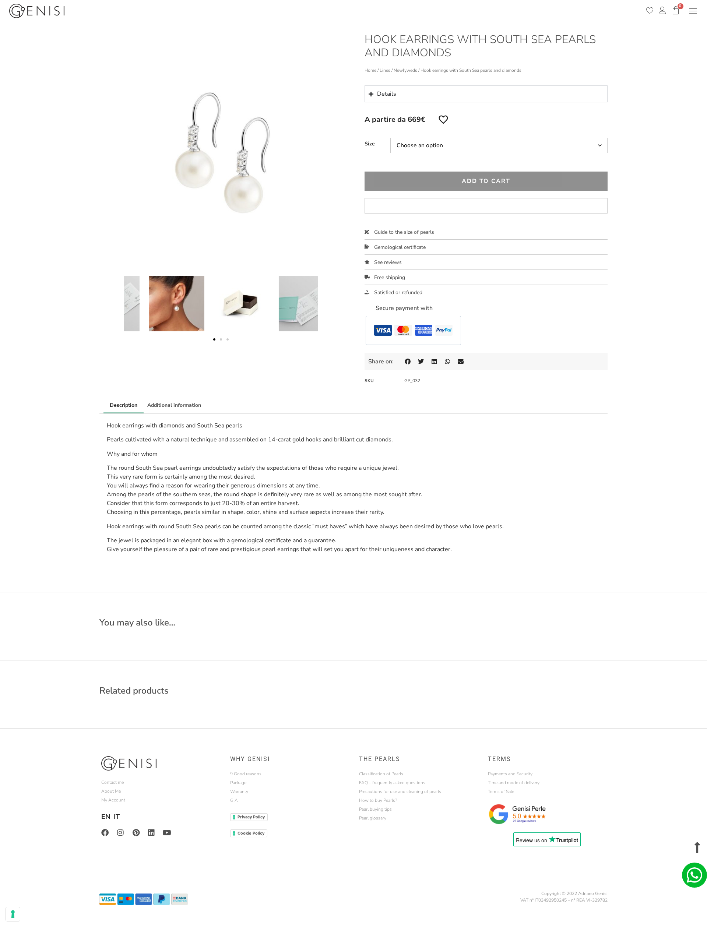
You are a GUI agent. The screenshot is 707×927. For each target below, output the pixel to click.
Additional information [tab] (174, 405)
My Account (113, 800)
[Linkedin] (151, 832)
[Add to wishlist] (443, 119)
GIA (234, 800)
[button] (214, 339)
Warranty (239, 791)
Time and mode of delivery (513, 783)
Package (238, 783)
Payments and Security (510, 774)
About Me (111, 791)
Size (370, 143)
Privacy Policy (251, 817)
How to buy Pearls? (378, 800)
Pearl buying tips (375, 809)
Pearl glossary (372, 818)
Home (370, 70)
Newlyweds (405, 70)
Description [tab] (123, 405)
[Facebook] (105, 832)
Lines (385, 70)
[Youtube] (166, 832)
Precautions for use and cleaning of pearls (400, 791)
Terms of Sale (501, 791)
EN (105, 816)
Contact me (112, 782)
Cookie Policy (251, 833)
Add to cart (486, 181)
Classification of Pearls (381, 774)
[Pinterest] (136, 832)
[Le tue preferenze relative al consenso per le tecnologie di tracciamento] (13, 914)
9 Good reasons (245, 774)
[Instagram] (120, 832)
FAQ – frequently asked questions (392, 783)
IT (117, 816)
